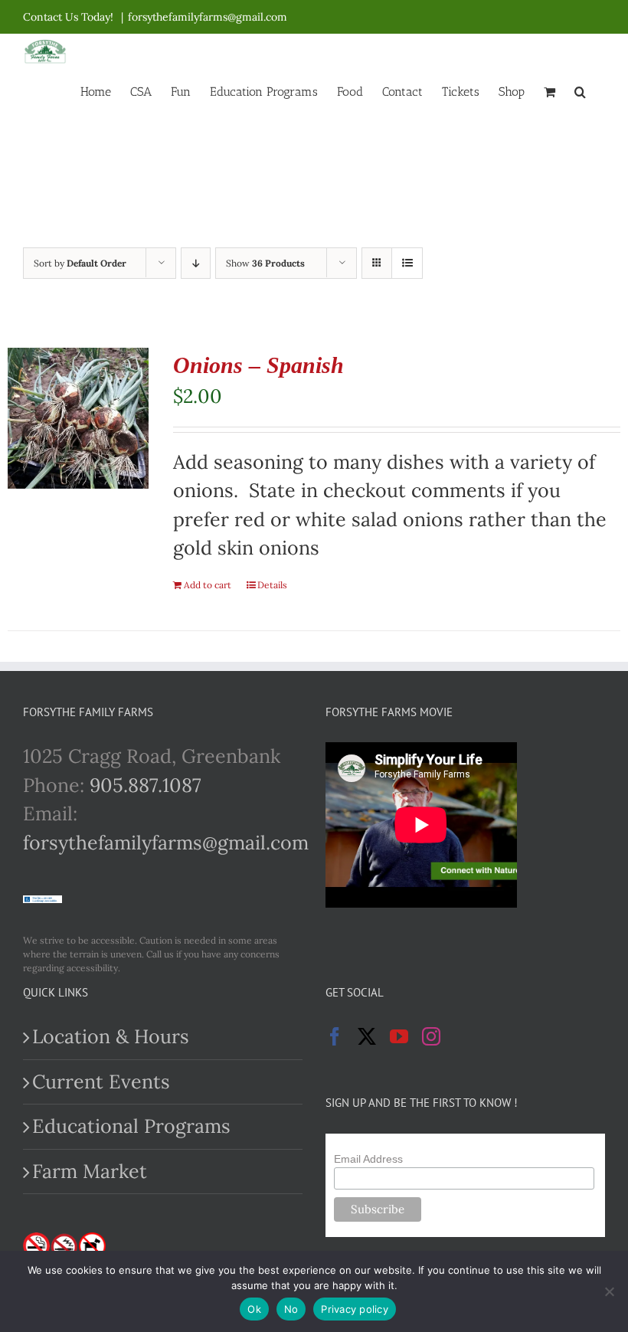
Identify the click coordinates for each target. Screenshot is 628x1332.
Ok (254, 1309)
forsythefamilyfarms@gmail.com (207, 17)
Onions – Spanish (258, 365)
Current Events (101, 1081)
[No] (609, 1291)
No (291, 1309)
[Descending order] (196, 263)
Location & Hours (110, 1036)
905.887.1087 (145, 785)
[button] (580, 90)
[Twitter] (367, 1036)
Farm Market (89, 1171)
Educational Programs (131, 1126)
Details (272, 585)
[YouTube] (399, 1036)
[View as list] (407, 263)
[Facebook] (334, 1036)
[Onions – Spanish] (78, 418)
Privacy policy (354, 1309)
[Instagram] (431, 1036)
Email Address (368, 1159)
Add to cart (207, 585)
